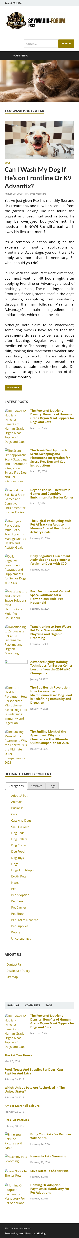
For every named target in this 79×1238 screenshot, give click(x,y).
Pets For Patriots (17, 1120)
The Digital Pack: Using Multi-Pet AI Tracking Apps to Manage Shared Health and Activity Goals (51, 526)
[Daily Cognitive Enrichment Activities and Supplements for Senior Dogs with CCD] (16, 556)
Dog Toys (17, 858)
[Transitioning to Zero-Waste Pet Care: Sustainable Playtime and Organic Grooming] (16, 627)
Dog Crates (19, 845)
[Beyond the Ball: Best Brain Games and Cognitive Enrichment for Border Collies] (16, 490)
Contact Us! (14, 964)
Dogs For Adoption (24, 870)
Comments (32, 1005)
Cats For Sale (20, 827)
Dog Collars (19, 839)
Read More (12, 387)
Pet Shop (17, 914)
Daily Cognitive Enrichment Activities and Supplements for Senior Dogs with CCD (50, 560)
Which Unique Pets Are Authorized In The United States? (35, 1089)
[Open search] (70, 55)
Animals (16, 802)
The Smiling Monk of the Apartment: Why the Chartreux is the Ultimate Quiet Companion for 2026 (49, 737)
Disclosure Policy (18, 971)
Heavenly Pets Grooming (48, 1156)
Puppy (15, 932)
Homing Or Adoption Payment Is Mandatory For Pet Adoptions (49, 1189)
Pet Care (17, 901)
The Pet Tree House (18, 1055)
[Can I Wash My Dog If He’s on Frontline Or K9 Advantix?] (39, 140)
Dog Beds (17, 833)
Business (17, 808)
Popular (13, 1005)
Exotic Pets (18, 876)
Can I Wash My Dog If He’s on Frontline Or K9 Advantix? (38, 177)
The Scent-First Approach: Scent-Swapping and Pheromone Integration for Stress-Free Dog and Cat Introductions (50, 457)
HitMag (41, 1233)
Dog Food (18, 852)
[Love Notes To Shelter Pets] (16, 1171)
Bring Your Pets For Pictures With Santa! (50, 1136)
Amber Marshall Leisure (22, 1106)
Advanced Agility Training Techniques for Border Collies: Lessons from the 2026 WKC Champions (51, 667)
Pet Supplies (19, 926)
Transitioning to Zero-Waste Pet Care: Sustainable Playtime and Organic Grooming (50, 632)
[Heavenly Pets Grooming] (16, 1157)
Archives (36, 786)
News (15, 883)
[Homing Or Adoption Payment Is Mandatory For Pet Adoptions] (16, 1185)
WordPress (25, 1233)
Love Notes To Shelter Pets (49, 1171)
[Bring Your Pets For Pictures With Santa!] (16, 1135)
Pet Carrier (18, 907)
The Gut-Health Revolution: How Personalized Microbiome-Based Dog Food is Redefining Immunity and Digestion (51, 695)
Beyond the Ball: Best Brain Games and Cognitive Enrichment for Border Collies (51, 494)
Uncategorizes (21, 938)
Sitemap (12, 977)
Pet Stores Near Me (24, 920)
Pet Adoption (20, 895)
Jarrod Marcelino (37, 193)
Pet (13, 889)
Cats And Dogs (21, 820)
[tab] (16, 786)
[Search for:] (49, 43)
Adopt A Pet (19, 796)
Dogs (7, 163)
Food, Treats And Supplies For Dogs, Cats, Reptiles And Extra (34, 1071)
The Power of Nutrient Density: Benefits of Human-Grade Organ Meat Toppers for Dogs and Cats (52, 416)
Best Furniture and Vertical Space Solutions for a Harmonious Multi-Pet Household (50, 597)
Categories (16, 786)
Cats (14, 814)
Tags (52, 786)
